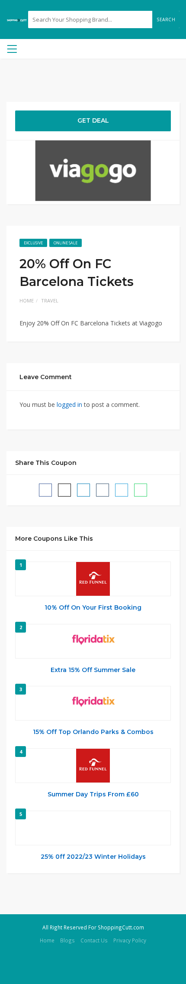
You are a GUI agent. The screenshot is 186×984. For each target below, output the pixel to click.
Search (166, 19)
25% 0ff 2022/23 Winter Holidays (93, 857)
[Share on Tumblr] (102, 490)
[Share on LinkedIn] (83, 490)
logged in (69, 404)
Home (26, 300)
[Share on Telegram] (121, 490)
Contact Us (94, 940)
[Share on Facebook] (45, 490)
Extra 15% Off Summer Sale (93, 670)
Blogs (67, 940)
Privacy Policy (129, 940)
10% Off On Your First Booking (93, 607)
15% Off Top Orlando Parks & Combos (93, 732)
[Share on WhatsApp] (140, 490)
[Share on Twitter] (64, 490)
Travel (49, 300)
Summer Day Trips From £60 (93, 794)
